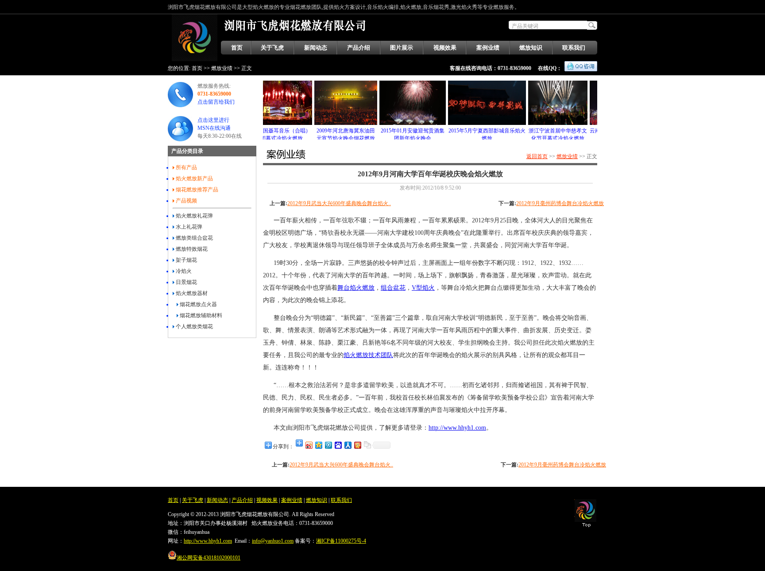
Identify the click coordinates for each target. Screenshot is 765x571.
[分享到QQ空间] (318, 445)
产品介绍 (358, 47)
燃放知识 (530, 47)
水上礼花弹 (188, 227)
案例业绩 (487, 47)
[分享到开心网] (357, 445)
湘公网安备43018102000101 (208, 558)
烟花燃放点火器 (197, 304)
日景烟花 (185, 282)
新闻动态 (315, 47)
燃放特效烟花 (191, 249)
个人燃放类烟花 (193, 326)
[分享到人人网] (347, 445)
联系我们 (573, 47)
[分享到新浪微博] (308, 445)
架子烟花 (185, 260)
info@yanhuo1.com (273, 541)
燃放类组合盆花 (193, 238)
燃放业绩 (221, 68)
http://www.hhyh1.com (208, 541)
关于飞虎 (272, 47)
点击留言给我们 (216, 102)
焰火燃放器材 (191, 293)
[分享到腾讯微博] (328, 445)
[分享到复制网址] (367, 445)
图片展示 (401, 47)
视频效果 (444, 47)
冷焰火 (183, 271)
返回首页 (537, 156)
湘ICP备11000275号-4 (341, 541)
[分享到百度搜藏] (338, 445)
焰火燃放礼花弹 (193, 216)
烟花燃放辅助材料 (200, 315)
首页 (237, 47)
